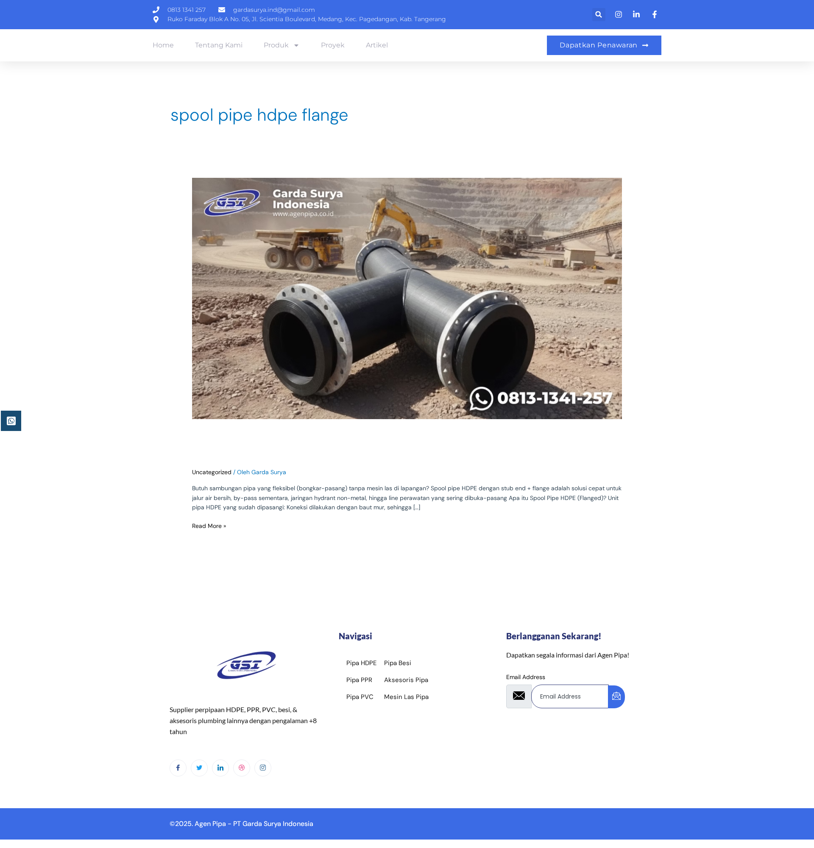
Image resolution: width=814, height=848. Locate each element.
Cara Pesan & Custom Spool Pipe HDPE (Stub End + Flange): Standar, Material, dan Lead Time (406, 443)
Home (163, 45)
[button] (598, 14)
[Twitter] (199, 768)
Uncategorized (211, 472)
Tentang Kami (219, 45)
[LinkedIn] (220, 768)
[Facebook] (178, 768)
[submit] (616, 696)
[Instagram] (262, 768)
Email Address (525, 677)
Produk (276, 45)
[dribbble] (241, 768)
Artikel (377, 45)
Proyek (333, 45)
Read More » (209, 525)
